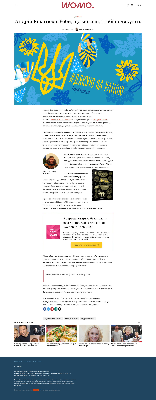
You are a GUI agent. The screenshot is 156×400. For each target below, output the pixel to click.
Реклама (27, 361)
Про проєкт (37, 361)
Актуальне (18, 366)
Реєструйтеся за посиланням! (86, 245)
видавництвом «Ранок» (60, 119)
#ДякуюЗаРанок (100, 119)
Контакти (18, 361)
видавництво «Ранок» (53, 318)
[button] (139, 5)
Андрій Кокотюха (87, 318)
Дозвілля (78, 17)
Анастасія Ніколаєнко (86, 29)
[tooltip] (128, 5)
